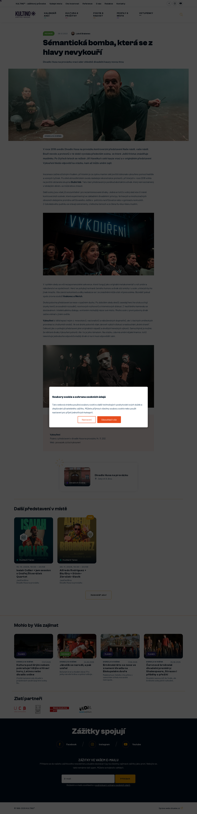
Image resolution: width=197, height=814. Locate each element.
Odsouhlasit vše (109, 419)
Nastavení (87, 419)
